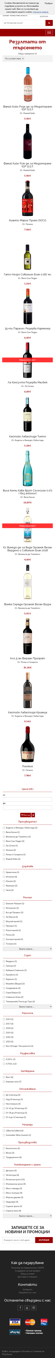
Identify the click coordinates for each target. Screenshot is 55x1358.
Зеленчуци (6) (12, 1175)
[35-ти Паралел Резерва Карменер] (27, 306)
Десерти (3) (11, 1170)
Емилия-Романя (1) (15, 903)
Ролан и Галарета (29, 662)
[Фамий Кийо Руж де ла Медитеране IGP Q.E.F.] (27, 141)
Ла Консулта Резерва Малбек (27, 382)
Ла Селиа (29, 386)
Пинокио (27, 766)
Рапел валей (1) (13, 930)
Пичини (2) (11, 850)
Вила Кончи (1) (13, 832)
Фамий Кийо (29, 113)
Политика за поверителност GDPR (27, 1267)
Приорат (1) (11, 925)
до (4, 803)
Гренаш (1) (11, 965)
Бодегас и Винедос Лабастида (29, 440)
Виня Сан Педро (29, 278)
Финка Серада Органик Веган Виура (27, 604)
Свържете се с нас (27, 1292)
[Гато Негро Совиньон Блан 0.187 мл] (27, 252)
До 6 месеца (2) (13, 1095)
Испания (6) (11, 876)
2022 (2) (9, 1037)
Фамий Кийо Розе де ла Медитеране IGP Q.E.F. (27, 108)
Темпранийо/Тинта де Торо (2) (20, 1001)
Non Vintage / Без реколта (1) (19, 1046)
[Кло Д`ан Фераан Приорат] (27, 636)
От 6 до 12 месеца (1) (16, 1117)
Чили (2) (9, 890)
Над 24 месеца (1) (14, 1099)
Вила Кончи (29, 497)
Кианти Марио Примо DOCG (27, 220)
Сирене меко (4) (13, 1210)
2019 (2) (9, 1032)
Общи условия (27, 1273)
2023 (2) (9, 1041)
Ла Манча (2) (12, 917)
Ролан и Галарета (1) (16, 854)
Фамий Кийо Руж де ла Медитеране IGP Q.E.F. (27, 165)
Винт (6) (9, 1077)
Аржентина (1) (12, 872)
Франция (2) (11, 885)
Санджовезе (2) (13, 988)
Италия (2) (11, 881)
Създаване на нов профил (27, 1270)
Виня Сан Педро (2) (15, 841)
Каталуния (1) (12, 908)
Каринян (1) (11, 979)
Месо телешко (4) (14, 1193)
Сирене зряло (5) (14, 1206)
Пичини (29, 224)
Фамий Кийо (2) (13, 859)
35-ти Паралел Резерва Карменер (27, 328)
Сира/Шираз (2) (13, 992)
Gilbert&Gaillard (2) (14, 1130)
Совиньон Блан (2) (14, 997)
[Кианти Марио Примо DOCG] (27, 198)
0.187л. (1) (10, 1059)
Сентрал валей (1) (14, 939)
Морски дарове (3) (14, 1197)
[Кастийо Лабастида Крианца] (27, 690)
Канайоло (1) (12, 974)
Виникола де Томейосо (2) (18, 836)
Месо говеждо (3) (14, 1188)
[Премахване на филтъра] (33, 815)
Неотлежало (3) (13, 1103)
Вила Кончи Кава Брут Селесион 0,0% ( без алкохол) (27, 492)
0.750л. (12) (11, 1063)
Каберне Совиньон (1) (16, 970)
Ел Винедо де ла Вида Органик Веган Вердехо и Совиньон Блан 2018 (27, 549)
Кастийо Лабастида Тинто (27, 436)
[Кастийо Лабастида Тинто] (27, 414)
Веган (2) (10, 1152)
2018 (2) (9, 1028)
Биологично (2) (13, 1148)
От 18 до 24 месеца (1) (16, 1112)
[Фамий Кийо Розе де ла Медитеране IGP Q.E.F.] (27, 84)
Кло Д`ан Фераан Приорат (27, 658)
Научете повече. (41, 12)
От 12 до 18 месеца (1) (16, 1108)
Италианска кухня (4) (16, 1184)
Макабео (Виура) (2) (15, 983)
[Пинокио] (27, 744)
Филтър (26, 815)
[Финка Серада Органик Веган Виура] (27, 582)
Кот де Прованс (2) (14, 912)
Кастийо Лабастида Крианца (27, 712)
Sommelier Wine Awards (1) (18, 1135)
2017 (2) (9, 1023)
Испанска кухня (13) (15, 1179)
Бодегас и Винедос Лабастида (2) (21, 827)
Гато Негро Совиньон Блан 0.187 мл (27, 274)
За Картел (27, 1289)
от (4, 795)
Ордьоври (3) (12, 1201)
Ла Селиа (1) (12, 845)
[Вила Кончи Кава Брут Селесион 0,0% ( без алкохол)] (27, 468)
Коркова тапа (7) (13, 1081)
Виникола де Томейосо (29, 554)
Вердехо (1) (11, 961)
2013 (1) (9, 1019)
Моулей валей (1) (14, 921)
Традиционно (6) (14, 1157)
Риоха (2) (10, 934)
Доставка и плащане (27, 1276)
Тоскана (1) (11, 943)
